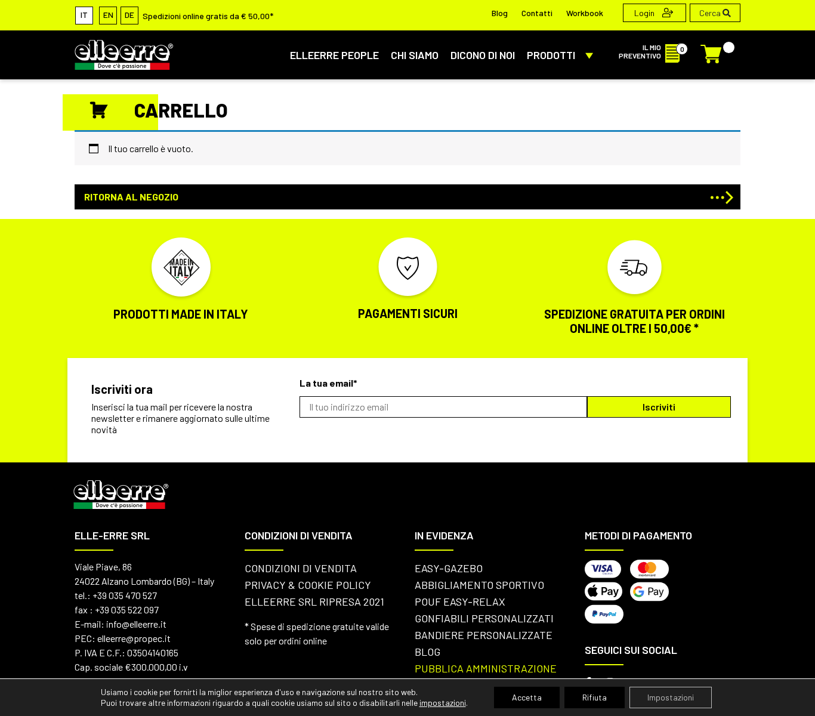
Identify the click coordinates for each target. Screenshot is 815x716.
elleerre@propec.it (134, 638)
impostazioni (442, 703)
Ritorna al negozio (131, 196)
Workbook (584, 13)
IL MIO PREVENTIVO (640, 51)
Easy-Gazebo (449, 568)
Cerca (711, 13)
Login (645, 13)
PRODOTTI (551, 54)
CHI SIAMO (415, 54)
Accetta (527, 697)
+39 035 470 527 (124, 595)
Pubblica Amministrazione (486, 668)
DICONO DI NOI (482, 54)
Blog (500, 13)
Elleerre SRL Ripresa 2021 (314, 601)
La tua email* (328, 382)
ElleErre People (334, 54)
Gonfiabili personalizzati (484, 618)
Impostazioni (670, 697)
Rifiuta (594, 697)
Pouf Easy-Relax (460, 601)
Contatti (536, 13)
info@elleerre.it (136, 623)
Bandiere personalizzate (483, 634)
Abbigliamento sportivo (479, 584)
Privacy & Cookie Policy (308, 584)
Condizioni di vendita (301, 568)
